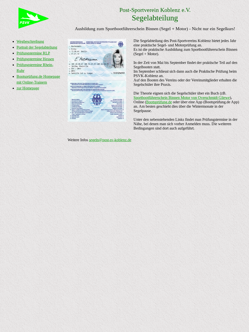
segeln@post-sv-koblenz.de (110, 140)
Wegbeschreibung (30, 41)
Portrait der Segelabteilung (37, 47)
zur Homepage (28, 88)
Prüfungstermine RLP (33, 53)
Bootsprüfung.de (159, 102)
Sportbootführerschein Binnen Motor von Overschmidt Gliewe (181, 98)
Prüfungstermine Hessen (35, 59)
